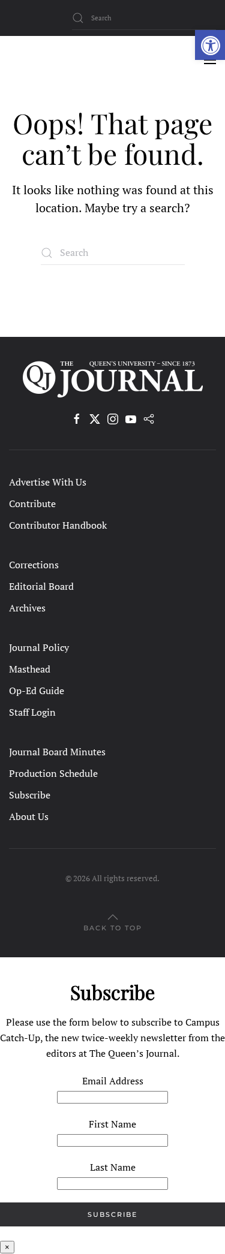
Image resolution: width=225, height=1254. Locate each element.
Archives (27, 607)
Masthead (29, 669)
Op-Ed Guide (36, 690)
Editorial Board (41, 586)
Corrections (34, 564)
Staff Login (32, 712)
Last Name (113, 1167)
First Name (112, 1124)
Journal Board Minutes (57, 751)
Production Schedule (53, 773)
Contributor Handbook (58, 525)
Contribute (32, 503)
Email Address (112, 1080)
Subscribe (29, 794)
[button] (210, 45)
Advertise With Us (47, 482)
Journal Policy (39, 647)
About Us (29, 816)
